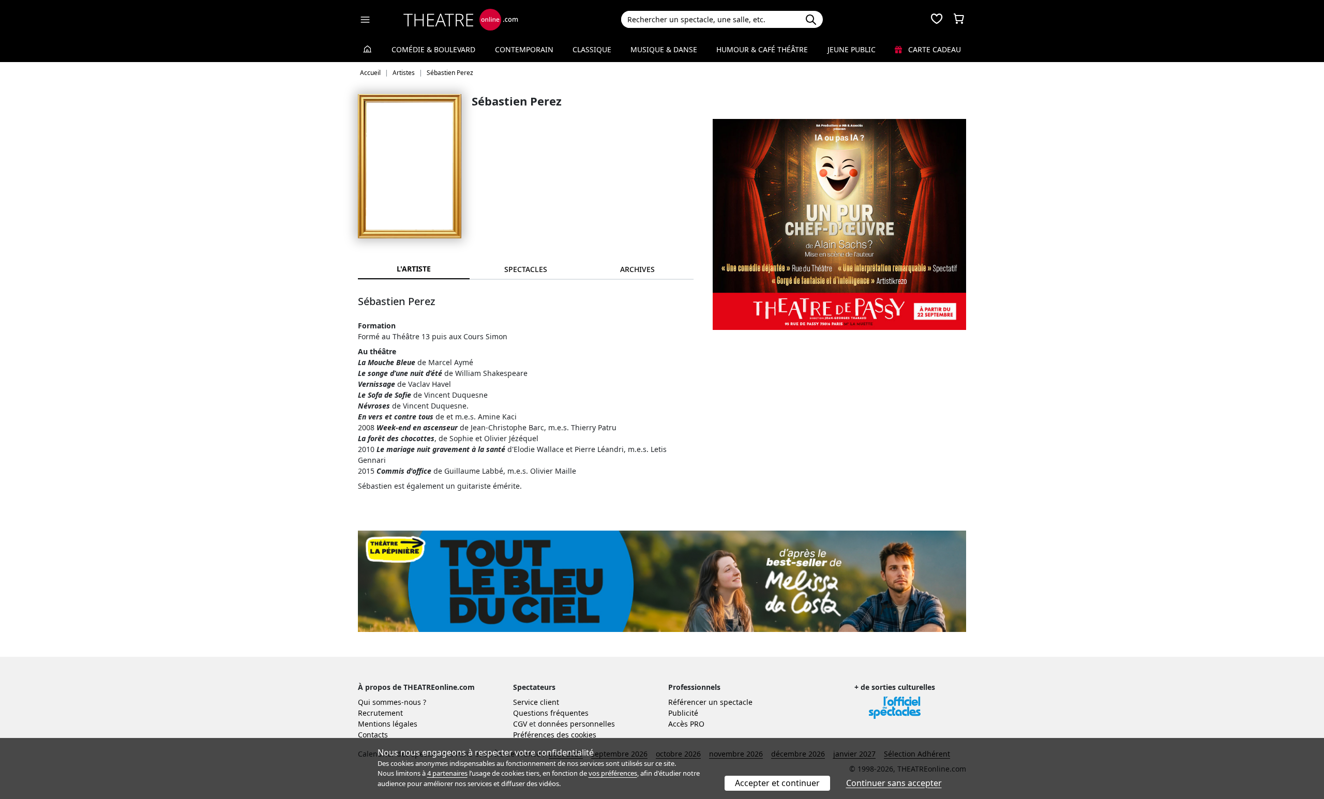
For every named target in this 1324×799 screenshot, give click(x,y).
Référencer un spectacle (710, 702)
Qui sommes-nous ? (392, 702)
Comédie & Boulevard (433, 49)
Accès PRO (686, 724)
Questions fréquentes (551, 713)
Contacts (373, 735)
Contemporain (524, 49)
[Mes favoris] (936, 19)
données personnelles (576, 724)
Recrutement (380, 713)
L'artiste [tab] (414, 269)
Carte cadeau (933, 49)
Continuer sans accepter (894, 783)
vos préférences (613, 773)
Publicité (683, 713)
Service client (536, 702)
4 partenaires (447, 773)
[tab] (525, 269)
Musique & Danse (663, 49)
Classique (592, 49)
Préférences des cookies (554, 735)
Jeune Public (852, 49)
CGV (520, 724)
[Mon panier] (959, 19)
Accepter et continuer (777, 783)
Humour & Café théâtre (762, 49)
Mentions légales (387, 724)
